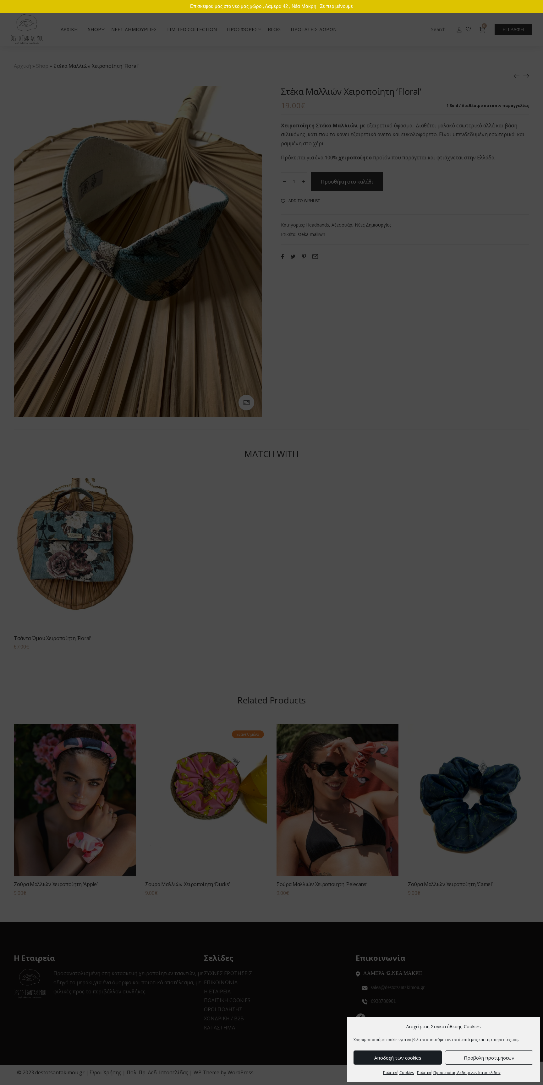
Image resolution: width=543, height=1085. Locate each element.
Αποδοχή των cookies (397, 1058)
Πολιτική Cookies (398, 1072)
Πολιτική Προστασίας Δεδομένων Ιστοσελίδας (459, 1072)
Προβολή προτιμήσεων (489, 1058)
